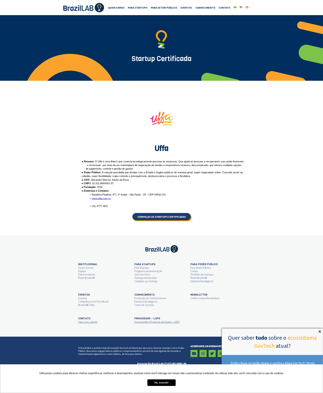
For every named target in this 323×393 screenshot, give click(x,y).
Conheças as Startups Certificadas (161, 216)
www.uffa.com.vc (101, 198)
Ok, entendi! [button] (161, 382)
